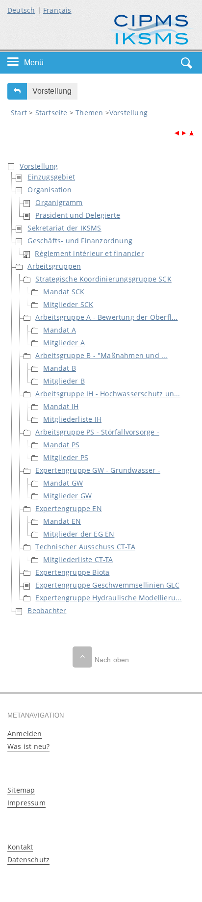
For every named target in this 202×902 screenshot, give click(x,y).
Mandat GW (63, 483)
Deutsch (21, 10)
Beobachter (46, 610)
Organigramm (58, 202)
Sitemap (21, 790)
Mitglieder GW (67, 495)
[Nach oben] (82, 657)
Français (57, 10)
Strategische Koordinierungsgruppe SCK (103, 278)
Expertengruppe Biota (72, 572)
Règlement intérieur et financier (89, 253)
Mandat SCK (63, 291)
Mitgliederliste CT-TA (78, 559)
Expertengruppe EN (68, 508)
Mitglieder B (63, 381)
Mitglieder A (63, 342)
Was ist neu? (28, 746)
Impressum (26, 802)
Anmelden (24, 733)
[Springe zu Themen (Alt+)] (191, 132)
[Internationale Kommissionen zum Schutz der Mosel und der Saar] (151, 28)
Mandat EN (62, 521)
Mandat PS (61, 444)
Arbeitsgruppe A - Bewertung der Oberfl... (106, 317)
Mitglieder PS (65, 457)
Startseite (50, 112)
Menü (34, 62)
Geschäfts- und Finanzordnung (79, 240)
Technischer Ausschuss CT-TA (85, 546)
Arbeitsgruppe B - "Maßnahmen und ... (101, 355)
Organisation (49, 189)
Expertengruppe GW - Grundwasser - (97, 470)
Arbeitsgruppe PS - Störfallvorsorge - (97, 432)
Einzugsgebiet (51, 176)
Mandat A (59, 330)
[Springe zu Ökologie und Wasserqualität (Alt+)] (184, 132)
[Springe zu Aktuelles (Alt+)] (176, 132)
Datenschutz (28, 859)
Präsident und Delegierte (77, 215)
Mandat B (59, 368)
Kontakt (20, 846)
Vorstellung (128, 112)
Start (19, 112)
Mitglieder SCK (68, 304)
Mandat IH (60, 406)
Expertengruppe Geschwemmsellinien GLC (107, 585)
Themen (88, 112)
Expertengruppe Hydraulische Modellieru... (108, 597)
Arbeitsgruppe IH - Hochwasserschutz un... (107, 393)
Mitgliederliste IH (72, 419)
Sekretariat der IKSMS (64, 227)
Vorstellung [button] (52, 91)
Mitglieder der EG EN (78, 534)
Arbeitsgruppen (54, 266)
